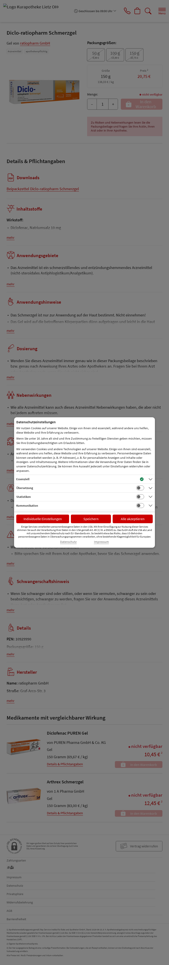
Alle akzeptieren (133, 519)
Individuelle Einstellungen (43, 519)
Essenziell (22, 479)
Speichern (91, 519)
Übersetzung (24, 488)
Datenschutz (68, 542)
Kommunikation (27, 506)
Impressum (101, 542)
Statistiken (23, 497)
